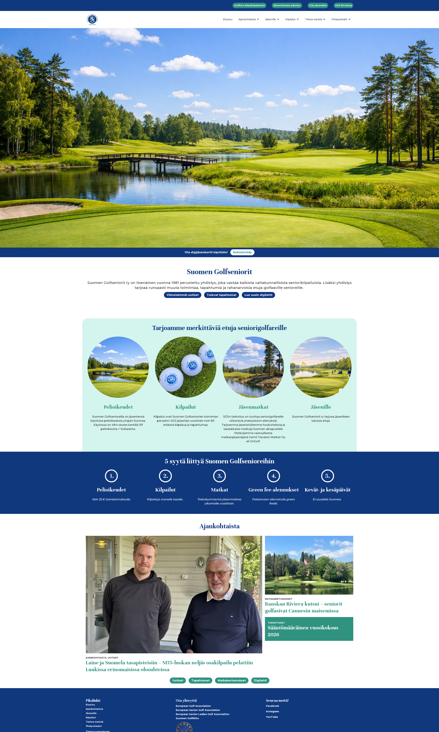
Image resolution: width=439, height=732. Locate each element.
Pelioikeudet (118, 407)
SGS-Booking (343, 5)
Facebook (272, 705)
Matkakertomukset (232, 680)
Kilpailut (290, 19)
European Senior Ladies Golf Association (202, 714)
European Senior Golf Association (198, 710)
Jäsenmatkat (253, 407)
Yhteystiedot (339, 19)
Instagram (272, 711)
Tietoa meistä (313, 19)
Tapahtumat (200, 680)
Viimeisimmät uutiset (183, 295)
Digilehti (260, 680)
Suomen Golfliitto (187, 718)
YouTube (272, 716)
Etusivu (227, 19)
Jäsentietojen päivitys (287, 5)
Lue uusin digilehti (258, 295)
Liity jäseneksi (318, 5)
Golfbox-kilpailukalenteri (249, 5)
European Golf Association (193, 705)
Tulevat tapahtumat (221, 295)
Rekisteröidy (242, 252)
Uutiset (178, 680)
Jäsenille (270, 19)
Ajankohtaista (247, 19)
